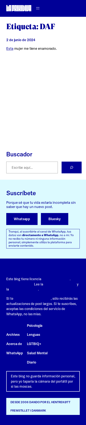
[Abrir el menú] (37, 8)
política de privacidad (60, 284)
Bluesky (54, 219)
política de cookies (24, 289)
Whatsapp (22, 219)
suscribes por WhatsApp (32, 298)
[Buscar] (72, 167)
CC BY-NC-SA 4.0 (56, 279)
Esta (9, 48)
